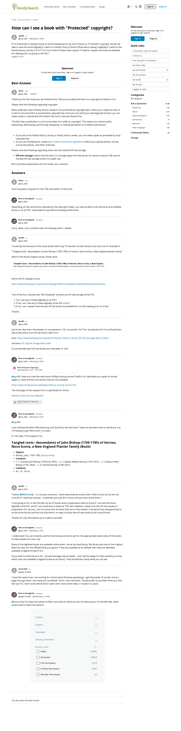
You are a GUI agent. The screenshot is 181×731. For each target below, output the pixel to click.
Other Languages (150, 127)
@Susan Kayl (18, 601)
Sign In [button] (59, 78)
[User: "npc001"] (14, 37)
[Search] (136, 6)
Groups (134, 137)
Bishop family (47, 455)
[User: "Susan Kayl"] (14, 570)
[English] (25, 6)
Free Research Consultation (144, 60)
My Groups (137, 84)
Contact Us (137, 55)
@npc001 (16, 376)
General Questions (150, 116)
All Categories (137, 98)
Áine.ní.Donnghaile (26, 198)
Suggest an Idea (139, 89)
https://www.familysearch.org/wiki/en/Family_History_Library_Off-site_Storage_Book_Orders (63, 338)
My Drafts (150, 79)
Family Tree (150, 108)
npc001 (21, 36)
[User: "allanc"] (14, 92)
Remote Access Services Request (27, 395)
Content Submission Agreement (68, 141)
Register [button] (75, 78)
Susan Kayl (22, 569)
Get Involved (150, 120)
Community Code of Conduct (145, 51)
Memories (150, 123)
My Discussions (139, 75)
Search (150, 112)
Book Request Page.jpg (28, 401)
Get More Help (139, 65)
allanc (21, 91)
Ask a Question (150, 103)
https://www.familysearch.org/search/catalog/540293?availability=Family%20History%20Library (58, 284)
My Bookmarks (150, 70)
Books (21, 56)
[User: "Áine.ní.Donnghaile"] (14, 200)
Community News (150, 132)
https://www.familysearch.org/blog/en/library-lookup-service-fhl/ (44, 385)
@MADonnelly (27, 494)
